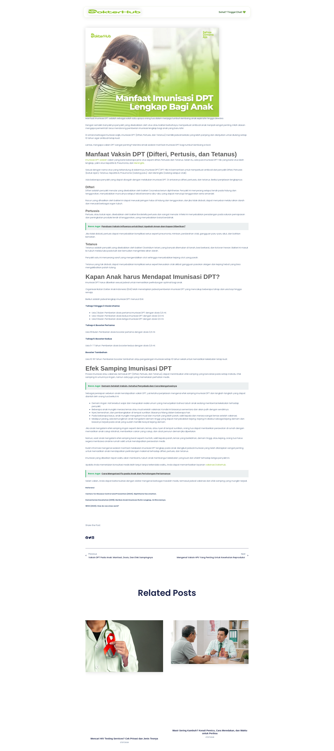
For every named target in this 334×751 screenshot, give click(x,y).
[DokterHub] (114, 12)
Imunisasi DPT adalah (96, 159)
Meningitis (139, 163)
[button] (86, 537)
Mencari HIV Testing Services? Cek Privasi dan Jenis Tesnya (124, 738)
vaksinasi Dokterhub (216, 464)
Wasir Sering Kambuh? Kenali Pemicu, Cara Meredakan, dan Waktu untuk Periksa (209, 732)
